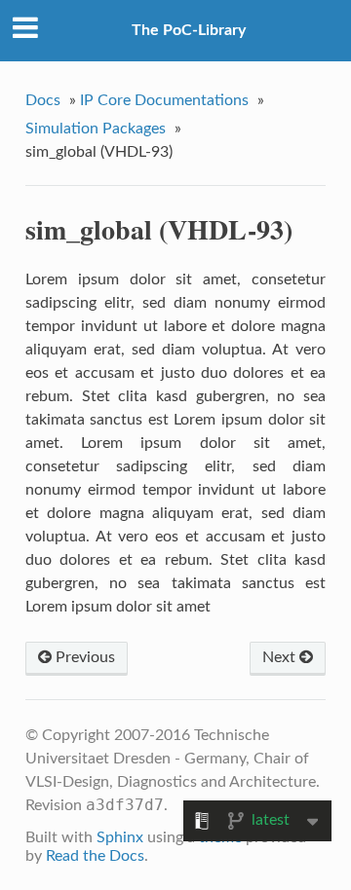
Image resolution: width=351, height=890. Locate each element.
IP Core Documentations (164, 100)
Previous (83, 657)
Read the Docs (95, 856)
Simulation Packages (95, 128)
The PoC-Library (189, 30)
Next (280, 657)
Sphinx (120, 837)
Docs (42, 100)
